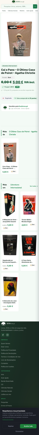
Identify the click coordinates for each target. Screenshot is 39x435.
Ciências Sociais (13, 11)
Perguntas (4, 402)
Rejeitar (11, 426)
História (22, 11)
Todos (4, 11)
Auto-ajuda (30, 11)
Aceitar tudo (28, 426)
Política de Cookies (7, 366)
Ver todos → (34, 186)
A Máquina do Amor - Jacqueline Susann (9, 220)
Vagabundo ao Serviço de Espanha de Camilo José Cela (9, 262)
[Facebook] (3, 335)
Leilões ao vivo (6, 394)
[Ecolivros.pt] (19, 1)
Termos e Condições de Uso (10, 357)
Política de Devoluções (8, 353)
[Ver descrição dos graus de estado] (13, 78)
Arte (2, 374)
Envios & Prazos (6, 405)
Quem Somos (5, 343)
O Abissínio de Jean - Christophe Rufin (9, 302)
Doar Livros (5, 347)
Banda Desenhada (7, 381)
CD (2, 384)
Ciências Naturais (7, 388)
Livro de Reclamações (8, 360)
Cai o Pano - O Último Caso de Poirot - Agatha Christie (9, 168)
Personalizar (20, 431)
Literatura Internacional (9, 66)
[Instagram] (7, 335)
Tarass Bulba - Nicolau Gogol (27, 220)
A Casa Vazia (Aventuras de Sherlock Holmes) (28, 262)
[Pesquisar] (35, 6)
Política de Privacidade (8, 350)
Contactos (4, 363)
